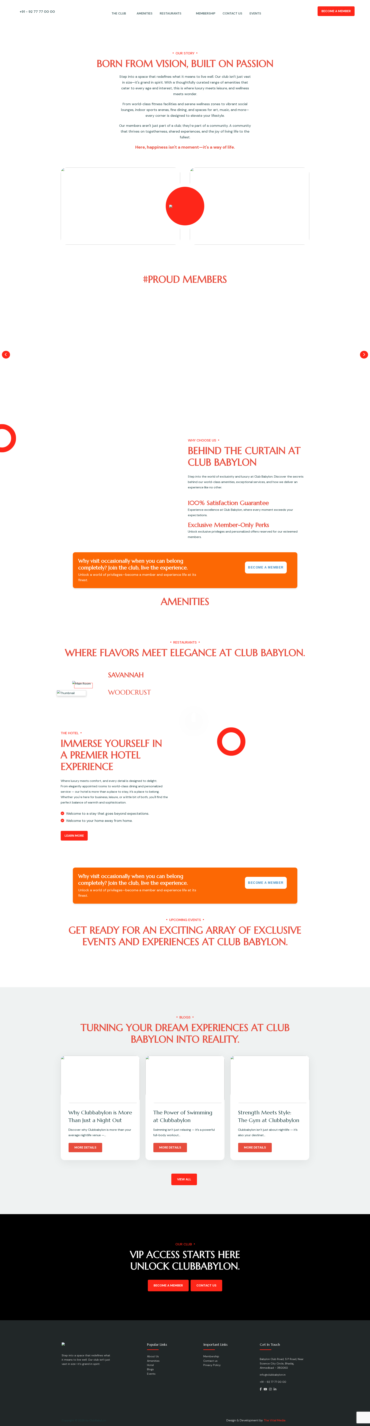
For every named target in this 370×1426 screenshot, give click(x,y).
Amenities (144, 13)
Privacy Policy (212, 1365)
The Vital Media (274, 1420)
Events (255, 13)
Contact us (232, 13)
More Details (85, 1147)
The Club (119, 13)
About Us (153, 1356)
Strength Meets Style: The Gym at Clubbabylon (268, 1116)
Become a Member (336, 11)
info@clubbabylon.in (273, 1374)
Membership (205, 13)
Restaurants (170, 13)
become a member (168, 1285)
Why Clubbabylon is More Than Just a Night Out (100, 1116)
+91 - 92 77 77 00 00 (37, 11)
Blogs (150, 1369)
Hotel (150, 1365)
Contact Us (206, 1285)
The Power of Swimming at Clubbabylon (182, 1116)
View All (184, 1179)
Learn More (74, 836)
